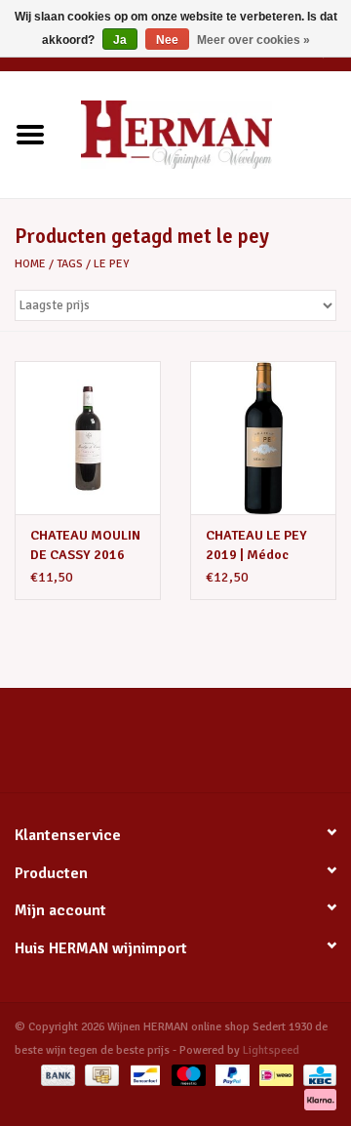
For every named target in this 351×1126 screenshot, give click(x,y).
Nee (167, 40)
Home (30, 264)
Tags (70, 264)
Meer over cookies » (253, 40)
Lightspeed (271, 1050)
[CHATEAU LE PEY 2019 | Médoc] (263, 437)
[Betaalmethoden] (56, 1074)
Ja (120, 40)
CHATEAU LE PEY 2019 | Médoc (256, 545)
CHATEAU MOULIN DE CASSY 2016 (85, 545)
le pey (111, 264)
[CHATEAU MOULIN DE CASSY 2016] (88, 437)
